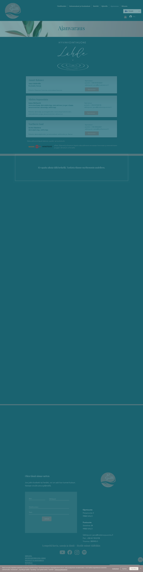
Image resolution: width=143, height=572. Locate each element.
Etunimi (39, 287)
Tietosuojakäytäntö (61, 569)
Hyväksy (134, 569)
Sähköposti (40, 296)
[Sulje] (140, 568)
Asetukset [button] (115, 569)
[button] (105, 247)
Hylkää (124, 569)
